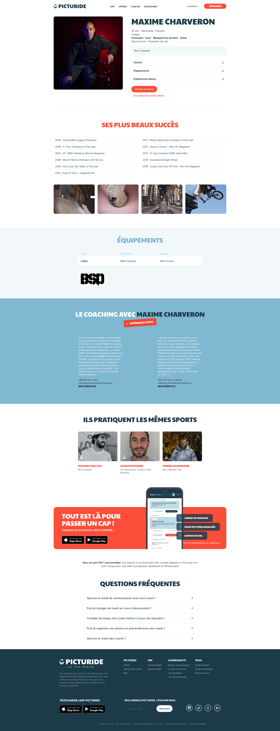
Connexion (192, 6)
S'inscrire (164, 708)
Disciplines (150, 6)
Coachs (135, 6)
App (112, 6)
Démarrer (215, 6)
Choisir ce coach (144, 89)
